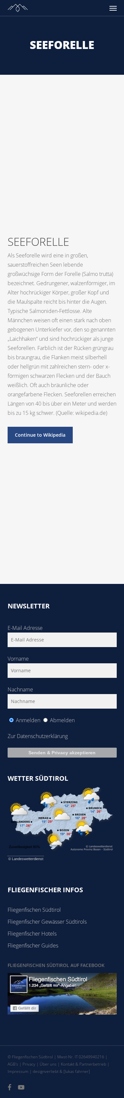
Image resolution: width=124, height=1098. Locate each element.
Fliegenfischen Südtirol (34, 909)
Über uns (48, 1064)
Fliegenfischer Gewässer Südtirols (47, 921)
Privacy (28, 1064)
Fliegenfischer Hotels (32, 933)
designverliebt (46, 1071)
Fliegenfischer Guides (33, 945)
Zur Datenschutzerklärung (38, 736)
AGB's (13, 1064)
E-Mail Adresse (25, 628)
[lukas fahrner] (76, 1071)
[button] (113, 8)
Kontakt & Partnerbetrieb (83, 1064)
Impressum (18, 1071)
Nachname (20, 689)
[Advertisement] (62, 140)
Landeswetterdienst (27, 859)
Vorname (18, 658)
